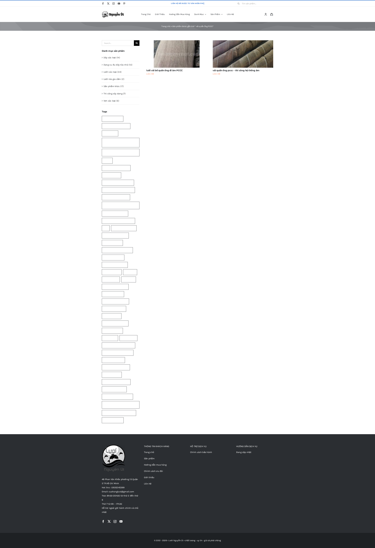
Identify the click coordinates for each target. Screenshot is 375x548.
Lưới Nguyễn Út (175, 540)
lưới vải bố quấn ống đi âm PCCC (164, 70)
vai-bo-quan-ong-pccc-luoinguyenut (114, 404)
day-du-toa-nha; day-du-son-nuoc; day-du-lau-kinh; (120, 205)
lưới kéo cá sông (111, 316)
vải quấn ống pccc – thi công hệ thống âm (236, 70)
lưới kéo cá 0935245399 (115, 286)
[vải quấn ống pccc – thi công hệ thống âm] (243, 54)
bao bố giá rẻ (110, 133)
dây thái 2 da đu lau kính (115, 235)
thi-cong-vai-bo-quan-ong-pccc (118, 345)
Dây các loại (110, 57)
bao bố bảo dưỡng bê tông (116, 126)
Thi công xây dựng (113, 93)
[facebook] (103, 3)
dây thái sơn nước (112, 243)
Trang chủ (165, 26)
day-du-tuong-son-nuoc (115, 213)
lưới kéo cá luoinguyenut (115, 301)
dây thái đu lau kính (113, 257)
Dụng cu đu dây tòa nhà (116, 64)
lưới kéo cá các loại (113, 294)
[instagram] (113, 3)
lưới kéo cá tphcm (112, 330)
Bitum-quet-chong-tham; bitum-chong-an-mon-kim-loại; (119, 152)
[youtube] (119, 3)
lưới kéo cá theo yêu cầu (115, 323)
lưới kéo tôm (110, 338)
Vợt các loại (110, 100)
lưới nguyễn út (128, 338)
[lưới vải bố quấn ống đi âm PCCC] (176, 54)
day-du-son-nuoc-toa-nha (116, 197)
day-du (107, 160)
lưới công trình (111, 279)
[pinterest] (124, 3)
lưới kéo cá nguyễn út (114, 308)
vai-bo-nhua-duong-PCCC (116, 367)
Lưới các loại (110, 72)
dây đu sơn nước (111, 272)
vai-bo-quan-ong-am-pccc (116, 382)
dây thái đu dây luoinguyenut (117, 250)
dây (105, 228)
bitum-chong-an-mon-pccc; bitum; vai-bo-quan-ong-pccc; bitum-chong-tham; (120, 142)
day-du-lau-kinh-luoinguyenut (118, 182)
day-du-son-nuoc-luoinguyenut (118, 190)
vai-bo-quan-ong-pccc (114, 389)
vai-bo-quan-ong (112, 374)
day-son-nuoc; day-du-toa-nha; (118, 221)
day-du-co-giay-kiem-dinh (116, 168)
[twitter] (108, 3)
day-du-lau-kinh (111, 175)
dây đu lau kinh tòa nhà (115, 265)
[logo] (113, 12)
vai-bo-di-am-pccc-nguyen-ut (117, 352)
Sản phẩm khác (112, 86)
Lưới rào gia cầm (112, 79)
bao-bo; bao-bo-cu (112, 118)
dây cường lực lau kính (123, 228)
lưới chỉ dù (130, 272)
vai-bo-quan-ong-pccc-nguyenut (119, 413)
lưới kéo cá (128, 279)
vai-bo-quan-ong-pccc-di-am (117, 396)
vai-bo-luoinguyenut (113, 360)
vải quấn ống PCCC (112, 420)
